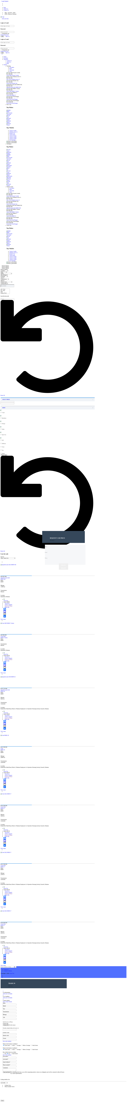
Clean (13, 1045)
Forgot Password (4, 35)
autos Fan (6, 600)
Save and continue (7, 1041)
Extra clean (7, 1045)
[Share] (49, 616)
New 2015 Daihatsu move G (13, 79)
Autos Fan (11, 973)
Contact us (6, 969)
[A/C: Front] (5, 289)
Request (63, 565)
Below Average (26, 1045)
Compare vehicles (8, 971)
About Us (6, 9)
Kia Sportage (12, 140)
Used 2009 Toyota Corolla (12, 75)
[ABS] (5, 292)
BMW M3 (5, 578)
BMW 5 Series (4, 637)
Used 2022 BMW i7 (11, 95)
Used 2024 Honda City (11, 83)
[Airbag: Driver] (5, 293)
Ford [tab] (10, 71)
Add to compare (8, 604)
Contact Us (6, 10)
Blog (7, 63)
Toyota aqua (12, 134)
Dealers (5, 64)
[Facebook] (49, 609)
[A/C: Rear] (5, 290)
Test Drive (7, 603)
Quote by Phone (8, 606)
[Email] (49, 614)
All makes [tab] (11, 67)
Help (5, 7)
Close (2, 1100)
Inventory (6, 58)
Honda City (12, 133)
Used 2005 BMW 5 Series (12, 91)
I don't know (35, 1045)
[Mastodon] (49, 611)
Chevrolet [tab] (11, 70)
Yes (5, 1053)
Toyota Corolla (12, 130)
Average (19, 1045)
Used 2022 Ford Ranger (12, 99)
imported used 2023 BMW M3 (13, 87)
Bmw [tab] (10, 68)
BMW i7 (3, 807)
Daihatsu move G (13, 132)
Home (5, 56)
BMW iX (3, 749)
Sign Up (7, 36)
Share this (6, 607)
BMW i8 (5, 690)
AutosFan (6, 59)
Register (6, 1)
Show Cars (4, 454)
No (9, 1053)
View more (3, 619)
